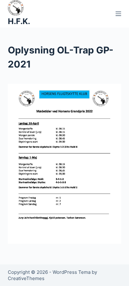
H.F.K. (19, 21)
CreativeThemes (26, 278)
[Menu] (118, 14)
